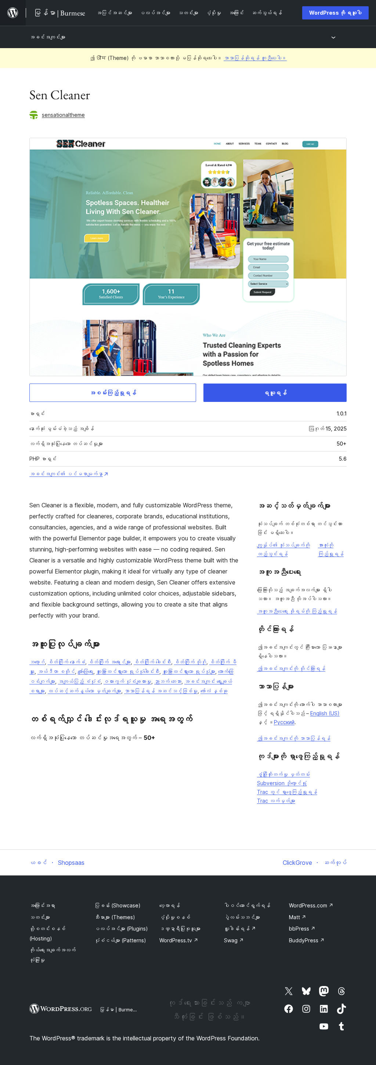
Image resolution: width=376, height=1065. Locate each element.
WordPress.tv (178, 940)
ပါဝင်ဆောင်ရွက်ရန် (247, 905)
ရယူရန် (275, 392)
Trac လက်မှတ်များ (276, 801)
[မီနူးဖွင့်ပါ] (335, 37)
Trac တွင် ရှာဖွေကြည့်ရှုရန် (287, 792)
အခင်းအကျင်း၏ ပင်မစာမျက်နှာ (66, 474)
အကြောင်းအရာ (42, 905)
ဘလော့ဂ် (37, 662)
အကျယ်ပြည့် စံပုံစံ (79, 681)
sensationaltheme (63, 115)
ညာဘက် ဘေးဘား (167, 681)
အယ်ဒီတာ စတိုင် (56, 671)
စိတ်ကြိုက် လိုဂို (190, 662)
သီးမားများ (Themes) (114, 917)
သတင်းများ (39, 917)
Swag (234, 940)
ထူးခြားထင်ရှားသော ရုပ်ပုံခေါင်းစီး (127, 671)
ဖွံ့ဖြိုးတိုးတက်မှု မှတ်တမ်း (283, 774)
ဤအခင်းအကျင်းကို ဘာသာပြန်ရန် (293, 738)
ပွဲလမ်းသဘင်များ (242, 917)
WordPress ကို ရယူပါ (335, 13)
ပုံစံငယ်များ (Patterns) (120, 940)
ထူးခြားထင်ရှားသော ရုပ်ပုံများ (188, 671)
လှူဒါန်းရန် (240, 928)
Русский (284, 722)
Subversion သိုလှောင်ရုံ (282, 783)
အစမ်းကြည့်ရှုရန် (112, 392)
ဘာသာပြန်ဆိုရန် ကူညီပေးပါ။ (255, 58)
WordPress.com (311, 905)
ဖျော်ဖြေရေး (85, 671)
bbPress (302, 928)
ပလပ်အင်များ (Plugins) (121, 928)
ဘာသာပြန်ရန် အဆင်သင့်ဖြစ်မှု (161, 691)
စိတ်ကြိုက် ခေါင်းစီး (152, 662)
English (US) (325, 713)
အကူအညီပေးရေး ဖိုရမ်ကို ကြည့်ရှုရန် (297, 611)
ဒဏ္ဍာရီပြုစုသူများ (179, 928)
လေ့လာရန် (169, 905)
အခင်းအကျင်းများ (47, 37)
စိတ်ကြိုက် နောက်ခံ (66, 662)
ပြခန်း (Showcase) (117, 905)
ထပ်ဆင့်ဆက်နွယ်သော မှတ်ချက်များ (84, 691)
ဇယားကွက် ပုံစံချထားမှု (127, 681)
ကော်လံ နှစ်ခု (214, 691)
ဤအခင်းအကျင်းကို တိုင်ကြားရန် (291, 668)
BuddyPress (307, 940)
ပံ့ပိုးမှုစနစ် (174, 917)
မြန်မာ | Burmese (119, 1009)
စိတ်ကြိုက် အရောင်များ (109, 662)
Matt (297, 917)
